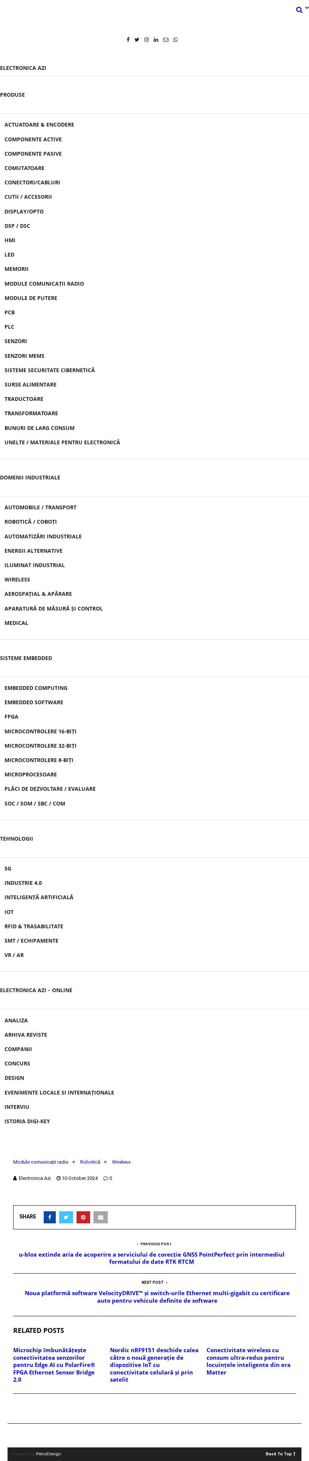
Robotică (90, 1162)
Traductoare (24, 398)
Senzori (16, 341)
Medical (16, 622)
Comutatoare (24, 168)
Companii (18, 1049)
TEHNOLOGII (16, 838)
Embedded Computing (36, 687)
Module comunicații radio (44, 283)
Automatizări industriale (43, 536)
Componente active (33, 139)
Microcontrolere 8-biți (39, 760)
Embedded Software (34, 702)
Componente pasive (33, 153)
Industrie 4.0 (23, 882)
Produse (12, 94)
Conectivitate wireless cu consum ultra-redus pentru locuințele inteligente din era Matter (249, 1361)
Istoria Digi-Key (27, 1121)
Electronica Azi (23, 67)
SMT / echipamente (31, 940)
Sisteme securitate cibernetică (50, 370)
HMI (10, 240)
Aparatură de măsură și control (54, 608)
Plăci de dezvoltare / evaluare (50, 788)
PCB (10, 312)
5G (8, 868)
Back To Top (279, 1454)
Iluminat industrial (35, 565)
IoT (9, 911)
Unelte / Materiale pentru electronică (62, 442)
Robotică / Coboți (31, 521)
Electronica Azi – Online (36, 990)
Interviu (17, 1106)
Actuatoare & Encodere (39, 124)
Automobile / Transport (40, 507)
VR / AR (14, 955)
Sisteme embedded (26, 658)
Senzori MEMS (24, 355)
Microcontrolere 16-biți (40, 731)
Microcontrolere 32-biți (40, 745)
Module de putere (31, 297)
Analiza (16, 1020)
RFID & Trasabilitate (34, 926)
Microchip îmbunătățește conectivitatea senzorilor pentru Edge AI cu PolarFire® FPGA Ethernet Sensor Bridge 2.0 (54, 1364)
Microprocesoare (31, 774)
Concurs (17, 1063)
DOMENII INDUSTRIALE (30, 477)
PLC (9, 326)
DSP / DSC (17, 225)
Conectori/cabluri (32, 182)
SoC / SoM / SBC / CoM (35, 803)
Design (14, 1077)
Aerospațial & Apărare (38, 593)
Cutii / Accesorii (28, 196)
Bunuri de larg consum (40, 427)
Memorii (17, 268)
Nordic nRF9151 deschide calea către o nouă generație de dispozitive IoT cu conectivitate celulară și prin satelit (154, 1364)
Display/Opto (24, 211)
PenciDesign (48, 1454)
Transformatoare (31, 413)
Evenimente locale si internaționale (59, 1092)
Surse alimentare (31, 384)
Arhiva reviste (26, 1034)
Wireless (17, 579)
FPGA (11, 716)
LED (9, 254)
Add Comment (40, 1409)
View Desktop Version (157, 1435)
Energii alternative (34, 550)
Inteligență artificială (39, 897)
